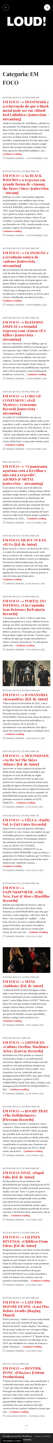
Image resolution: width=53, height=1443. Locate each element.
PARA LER (35, 97)
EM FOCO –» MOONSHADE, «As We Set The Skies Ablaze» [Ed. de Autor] (26, 759)
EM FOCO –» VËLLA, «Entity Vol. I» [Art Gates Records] (26, 821)
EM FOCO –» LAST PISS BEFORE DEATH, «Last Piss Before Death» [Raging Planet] (26, 1308)
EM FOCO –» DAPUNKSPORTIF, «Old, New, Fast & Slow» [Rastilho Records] (26, 894)
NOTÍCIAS (7, 97)
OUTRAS (26, 97)
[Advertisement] (26, 43)
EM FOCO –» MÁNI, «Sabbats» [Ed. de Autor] (23, 983)
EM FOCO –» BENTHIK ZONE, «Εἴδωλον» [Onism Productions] (23, 1372)
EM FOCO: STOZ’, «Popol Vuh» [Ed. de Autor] (23, 1174)
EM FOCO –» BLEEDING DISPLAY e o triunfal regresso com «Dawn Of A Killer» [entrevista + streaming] (24, 331)
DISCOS (15, 1364)
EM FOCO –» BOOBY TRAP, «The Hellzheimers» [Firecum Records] (25, 1115)
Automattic (26, 1439)
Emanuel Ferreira (15, 158)
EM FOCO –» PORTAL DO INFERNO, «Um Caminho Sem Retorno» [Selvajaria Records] (24, 607)
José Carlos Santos (16, 1416)
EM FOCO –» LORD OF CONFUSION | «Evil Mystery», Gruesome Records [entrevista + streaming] (22, 404)
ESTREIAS (26, 690)
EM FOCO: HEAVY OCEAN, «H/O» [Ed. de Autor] (25, 542)
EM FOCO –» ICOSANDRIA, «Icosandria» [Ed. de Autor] (25, 696)
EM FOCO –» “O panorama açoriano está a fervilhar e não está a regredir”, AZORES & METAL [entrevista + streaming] (25, 475)
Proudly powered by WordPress (17, 1436)
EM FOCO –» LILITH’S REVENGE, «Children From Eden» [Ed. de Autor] (25, 1241)
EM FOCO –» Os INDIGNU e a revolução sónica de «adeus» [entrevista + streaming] (26, 259)
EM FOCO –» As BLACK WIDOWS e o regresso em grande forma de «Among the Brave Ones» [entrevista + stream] (26, 184)
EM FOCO (16, 97)
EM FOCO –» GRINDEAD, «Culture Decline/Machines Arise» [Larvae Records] (25, 1046)
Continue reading (12, 154)
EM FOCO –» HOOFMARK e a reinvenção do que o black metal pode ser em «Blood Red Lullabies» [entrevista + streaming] (26, 110)
